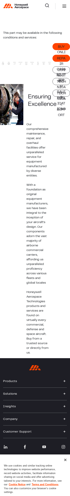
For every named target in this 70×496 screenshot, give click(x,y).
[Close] (65, 460)
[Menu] (58, 6)
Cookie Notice (17, 484)
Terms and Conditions (45, 484)
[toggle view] (64, 381)
